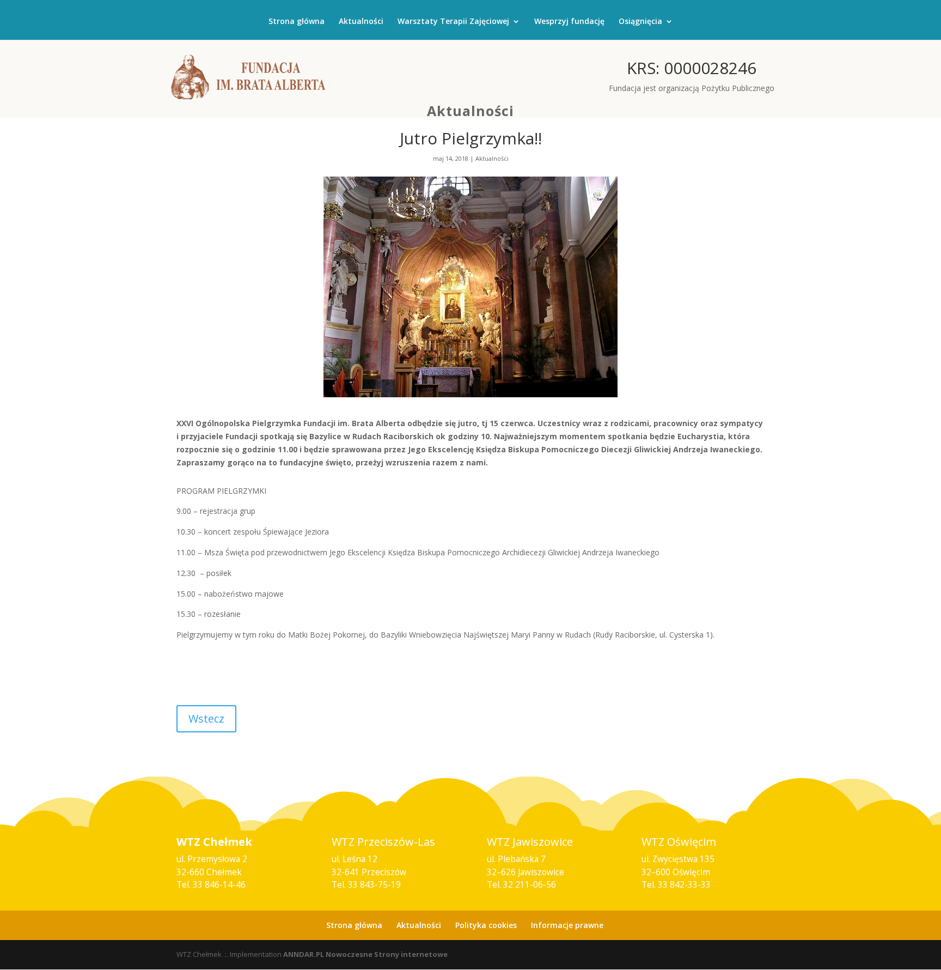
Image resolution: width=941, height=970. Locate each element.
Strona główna (296, 21)
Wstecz (206, 718)
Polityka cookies (486, 925)
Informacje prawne (567, 925)
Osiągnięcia (640, 21)
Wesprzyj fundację (569, 21)
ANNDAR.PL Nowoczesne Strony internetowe (365, 954)
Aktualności (361, 21)
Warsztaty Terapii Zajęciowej (453, 21)
